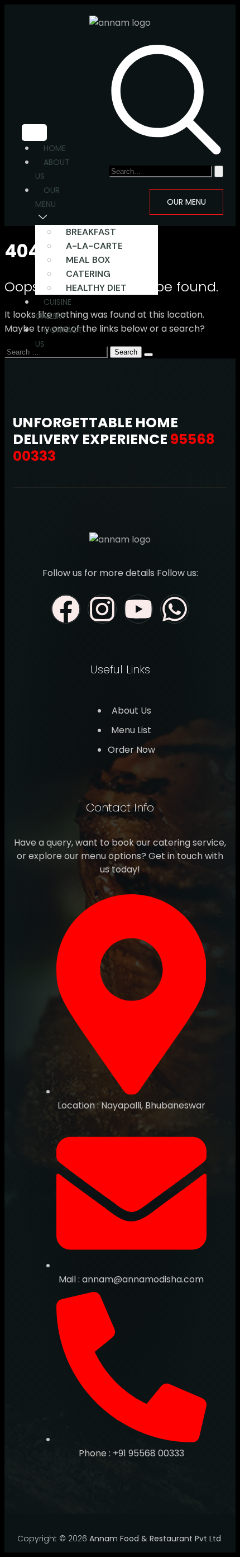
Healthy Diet (96, 288)
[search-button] (218, 171)
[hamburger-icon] (34, 132)
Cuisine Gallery (53, 309)
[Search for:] (57, 351)
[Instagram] (102, 609)
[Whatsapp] (174, 609)
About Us (52, 169)
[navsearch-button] (166, 152)
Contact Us (59, 337)
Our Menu (47, 197)
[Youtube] (138, 609)
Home (55, 148)
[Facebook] (65, 609)
